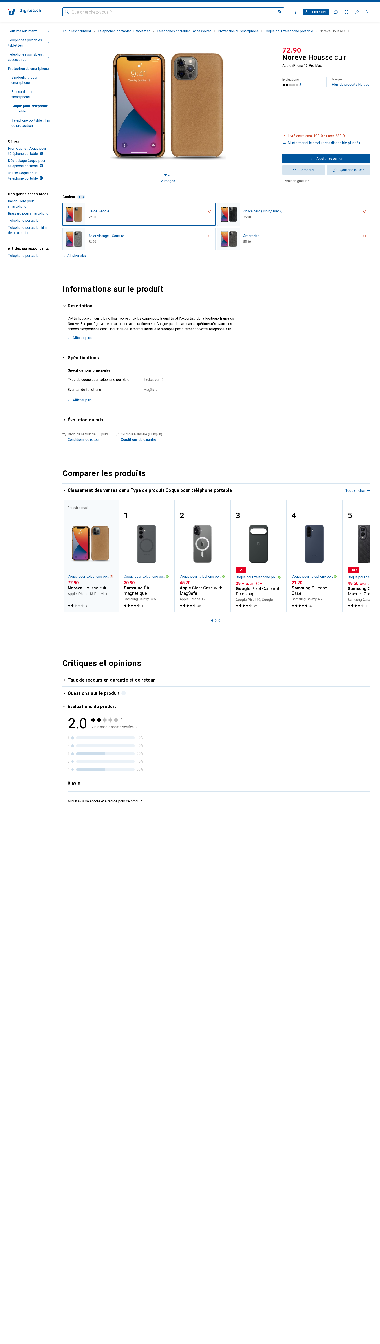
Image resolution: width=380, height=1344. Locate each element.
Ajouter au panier (329, 158)
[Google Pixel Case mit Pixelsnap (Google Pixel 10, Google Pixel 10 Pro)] (258, 556)
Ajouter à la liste (352, 170)
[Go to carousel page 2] (216, 620)
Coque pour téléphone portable (29, 108)
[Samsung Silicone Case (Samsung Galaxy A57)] (314, 556)
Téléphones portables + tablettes (26, 42)
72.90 (291, 50)
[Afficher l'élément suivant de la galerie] (274, 106)
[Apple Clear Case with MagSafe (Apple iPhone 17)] (202, 556)
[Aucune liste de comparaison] (346, 11)
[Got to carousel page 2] (169, 175)
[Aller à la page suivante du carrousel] (362, 556)
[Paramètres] (295, 11)
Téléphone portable (23, 220)
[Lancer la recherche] (66, 11)
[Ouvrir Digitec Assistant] (336, 11)
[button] (326, 136)
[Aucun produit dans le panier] (367, 11)
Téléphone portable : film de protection (30, 123)
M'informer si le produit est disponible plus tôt (324, 143)
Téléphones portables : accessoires (26, 57)
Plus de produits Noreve (350, 82)
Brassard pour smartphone (22, 94)
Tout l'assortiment (22, 31)
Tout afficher (355, 490)
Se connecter (315, 12)
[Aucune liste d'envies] (357, 11)
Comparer (307, 170)
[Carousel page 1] (165, 175)
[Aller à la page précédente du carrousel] (70, 556)
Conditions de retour (84, 439)
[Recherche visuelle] (279, 11)
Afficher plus (76, 255)
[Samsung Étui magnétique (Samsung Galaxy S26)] (147, 556)
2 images (168, 181)
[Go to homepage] (24, 12)
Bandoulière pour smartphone (24, 80)
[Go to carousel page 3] (219, 620)
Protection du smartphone (28, 69)
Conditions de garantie (138, 439)
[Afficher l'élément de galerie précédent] (61, 106)
